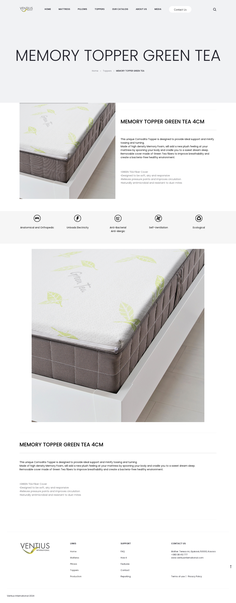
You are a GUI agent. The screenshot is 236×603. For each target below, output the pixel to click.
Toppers (100, 9)
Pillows (82, 9)
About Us (141, 9)
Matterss (74, 557)
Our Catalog (120, 9)
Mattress (64, 9)
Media (157, 9)
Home (48, 9)
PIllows (73, 563)
